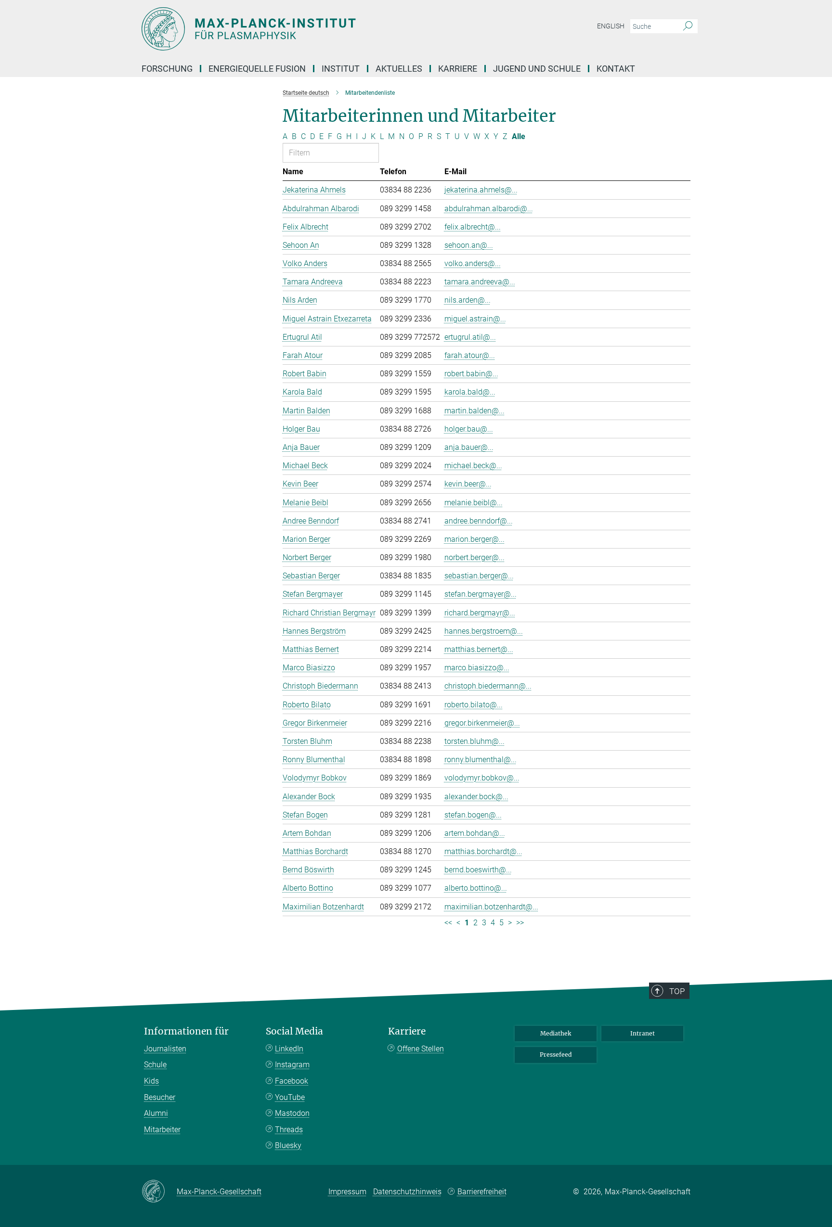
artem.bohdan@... (474, 833)
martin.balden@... (474, 410)
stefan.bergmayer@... (480, 594)
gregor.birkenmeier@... (482, 723)
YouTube (290, 1097)
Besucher (159, 1097)
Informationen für (186, 1031)
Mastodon (292, 1113)
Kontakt (616, 68)
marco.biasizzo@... (476, 667)
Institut (341, 68)
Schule (155, 1064)
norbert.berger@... (474, 557)
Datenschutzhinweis (407, 1191)
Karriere (457, 68)
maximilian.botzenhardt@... (491, 906)
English (610, 26)
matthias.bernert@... (478, 649)
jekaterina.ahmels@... (481, 189)
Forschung (167, 68)
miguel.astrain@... (475, 318)
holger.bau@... (468, 429)
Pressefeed (556, 1054)
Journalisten (165, 1048)
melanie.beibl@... (473, 502)
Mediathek (555, 1033)
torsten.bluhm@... (474, 741)
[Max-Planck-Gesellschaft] (159, 1191)
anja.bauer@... (469, 447)
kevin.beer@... (468, 483)
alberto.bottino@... (475, 888)
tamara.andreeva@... (479, 281)
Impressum (347, 1191)
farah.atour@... (469, 355)
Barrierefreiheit (482, 1191)
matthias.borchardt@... (483, 851)
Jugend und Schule (537, 68)
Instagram (292, 1064)
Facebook (291, 1081)
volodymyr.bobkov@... (482, 777)
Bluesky (288, 1145)
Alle (518, 136)
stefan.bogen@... (473, 814)
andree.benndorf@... (478, 520)
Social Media (294, 1031)
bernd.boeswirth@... (478, 869)
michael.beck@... (473, 465)
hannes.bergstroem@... (483, 631)
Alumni (156, 1113)
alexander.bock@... (476, 796)
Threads (289, 1129)
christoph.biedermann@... (488, 685)
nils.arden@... (467, 300)
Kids (151, 1081)
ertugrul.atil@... (470, 337)
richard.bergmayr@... (479, 612)
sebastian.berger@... (479, 575)
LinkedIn (289, 1048)
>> (520, 922)
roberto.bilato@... (473, 704)
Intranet (642, 1033)
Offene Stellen (420, 1048)
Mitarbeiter (162, 1129)
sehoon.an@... (468, 245)
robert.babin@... (471, 373)
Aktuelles (399, 68)
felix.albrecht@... (472, 226)
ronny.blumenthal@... (480, 759)
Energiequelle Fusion (257, 68)
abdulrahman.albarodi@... (488, 208)
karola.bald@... (469, 391)
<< (448, 922)
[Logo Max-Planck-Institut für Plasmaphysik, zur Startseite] (322, 29)
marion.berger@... (474, 539)
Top (677, 991)
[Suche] (688, 26)
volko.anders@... (472, 263)
